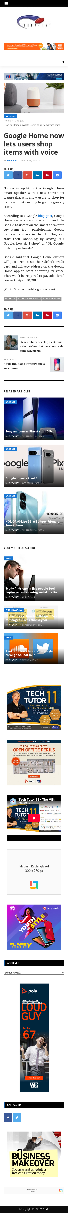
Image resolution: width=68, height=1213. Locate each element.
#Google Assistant (29, 298)
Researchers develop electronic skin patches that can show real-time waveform (41, 346)
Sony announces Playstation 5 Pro (29, 431)
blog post (45, 216)
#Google (10, 298)
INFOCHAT (42, 1209)
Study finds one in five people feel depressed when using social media (31, 590)
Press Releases (13, 609)
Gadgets (10, 116)
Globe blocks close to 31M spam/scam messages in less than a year (32, 618)
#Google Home (52, 298)
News (8, 558)
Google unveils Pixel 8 (21, 478)
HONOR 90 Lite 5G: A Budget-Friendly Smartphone (32, 523)
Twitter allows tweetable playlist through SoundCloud (30, 653)
